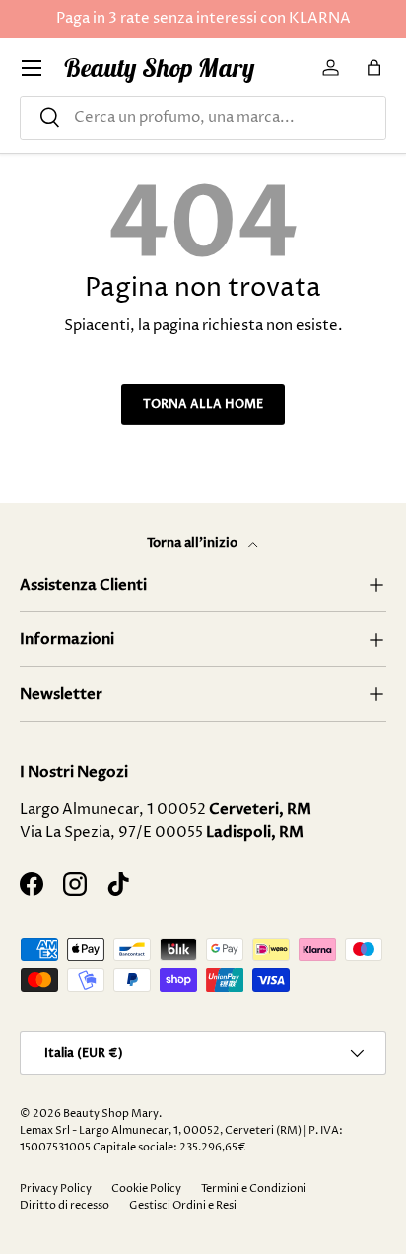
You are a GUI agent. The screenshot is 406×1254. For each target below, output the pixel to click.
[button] (374, 68)
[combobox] (203, 118)
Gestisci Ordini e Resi (183, 1205)
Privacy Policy (56, 1188)
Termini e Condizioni (253, 1188)
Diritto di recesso (64, 1205)
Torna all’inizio (193, 543)
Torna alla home (203, 404)
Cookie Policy (146, 1188)
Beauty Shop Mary (111, 1113)
